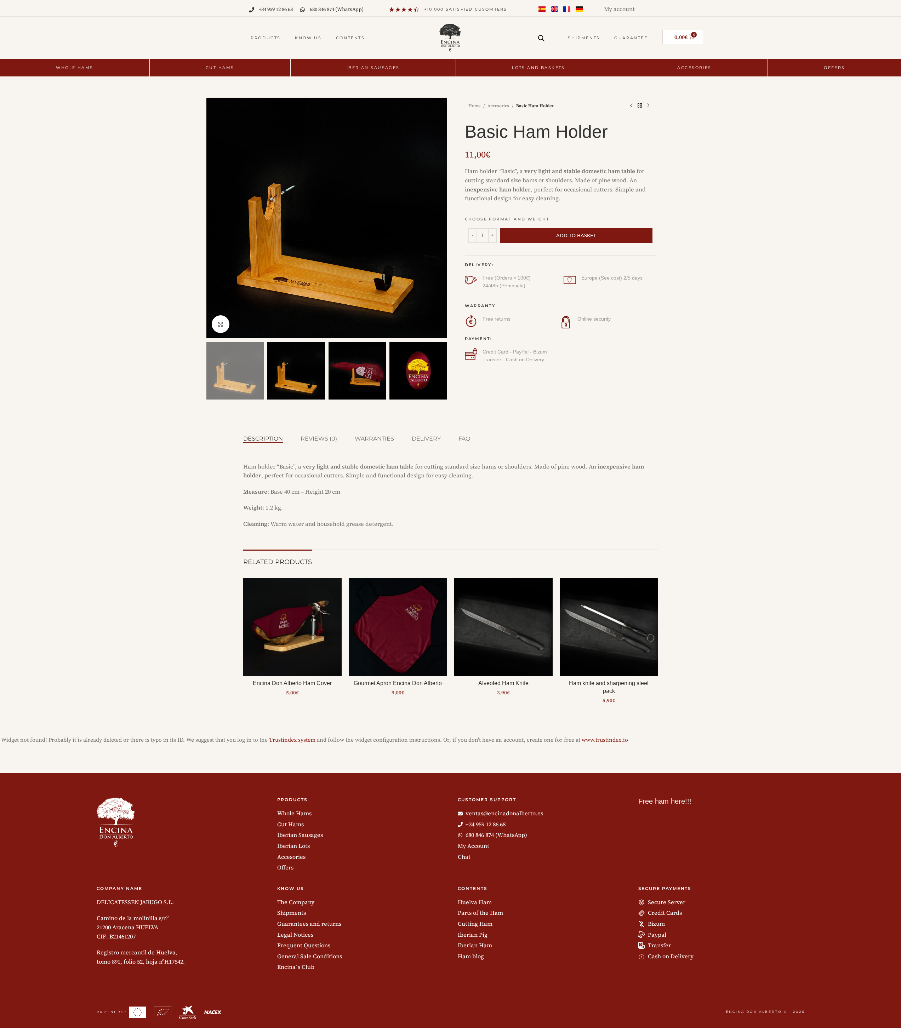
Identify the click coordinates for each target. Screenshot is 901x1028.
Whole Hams (74, 67)
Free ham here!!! (664, 801)
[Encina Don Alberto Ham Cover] (292, 627)
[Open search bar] (541, 38)
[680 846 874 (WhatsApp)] (302, 9)
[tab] (263, 438)
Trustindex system (292, 739)
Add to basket (576, 235)
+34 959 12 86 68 (276, 9)
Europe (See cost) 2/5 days (612, 278)
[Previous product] (631, 106)
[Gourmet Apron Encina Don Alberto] (398, 627)
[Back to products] (639, 106)
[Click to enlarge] (220, 324)
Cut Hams (220, 67)
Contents (350, 37)
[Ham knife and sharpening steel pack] (609, 627)
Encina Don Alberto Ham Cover (292, 683)
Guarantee (631, 37)
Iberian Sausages (373, 67)
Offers (834, 67)
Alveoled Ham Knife (503, 683)
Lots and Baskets (538, 67)
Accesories (694, 67)
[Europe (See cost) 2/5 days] (570, 280)
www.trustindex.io (605, 739)
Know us (308, 37)
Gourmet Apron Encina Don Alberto (398, 683)
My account (619, 9)
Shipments (584, 37)
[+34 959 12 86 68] (251, 9)
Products (266, 37)
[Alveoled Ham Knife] (503, 627)
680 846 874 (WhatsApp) (337, 9)
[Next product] (648, 106)
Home (474, 106)
